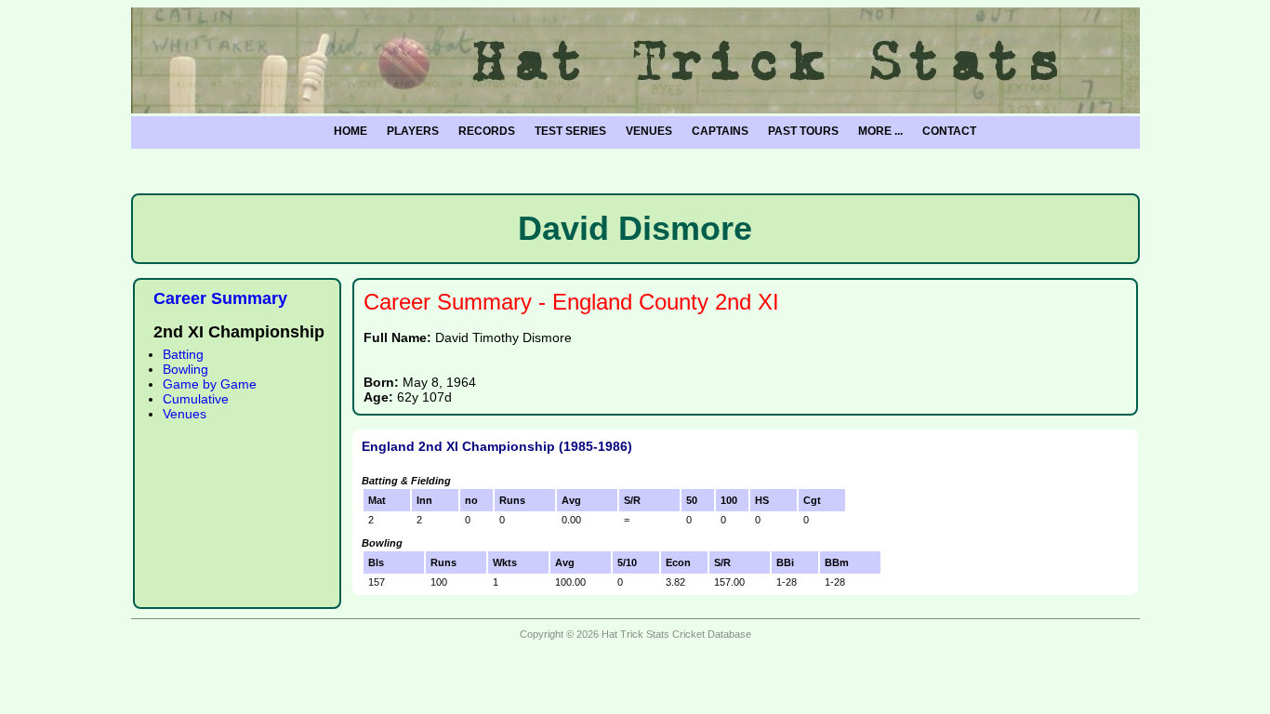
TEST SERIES (570, 131)
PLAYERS (413, 131)
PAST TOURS (803, 131)
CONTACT (949, 131)
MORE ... (880, 131)
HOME (350, 131)
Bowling (185, 369)
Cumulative (196, 398)
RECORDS (486, 131)
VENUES (649, 131)
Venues (184, 413)
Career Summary (220, 298)
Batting (183, 354)
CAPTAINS (720, 131)
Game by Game (210, 384)
